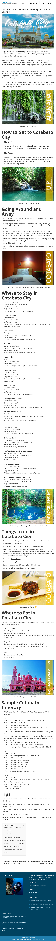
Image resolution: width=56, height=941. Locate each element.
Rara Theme (29, 939)
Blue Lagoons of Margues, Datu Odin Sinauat (24, 565)
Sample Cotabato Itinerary (13, 850)
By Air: (9, 830)
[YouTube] (36, 892)
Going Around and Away (12, 837)
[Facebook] (29, 892)
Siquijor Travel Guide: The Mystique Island (41, 904)
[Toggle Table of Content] (23, 825)
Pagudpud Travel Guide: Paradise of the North (12, 929)
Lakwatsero (7, 2)
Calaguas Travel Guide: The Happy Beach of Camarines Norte (14, 916)
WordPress (41, 939)
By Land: (9, 833)
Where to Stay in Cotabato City (15, 840)
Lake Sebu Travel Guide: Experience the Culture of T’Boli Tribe (14, 862)
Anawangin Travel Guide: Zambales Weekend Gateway (14, 923)
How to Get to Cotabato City (14, 827)
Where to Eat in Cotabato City (14, 846)
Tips (6, 853)
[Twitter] (33, 892)
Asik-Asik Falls (15, 559)
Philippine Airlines (10, 146)
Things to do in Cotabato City (14, 843)
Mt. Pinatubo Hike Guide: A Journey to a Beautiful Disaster (40, 862)
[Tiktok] (38, 892)
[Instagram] (31, 892)
